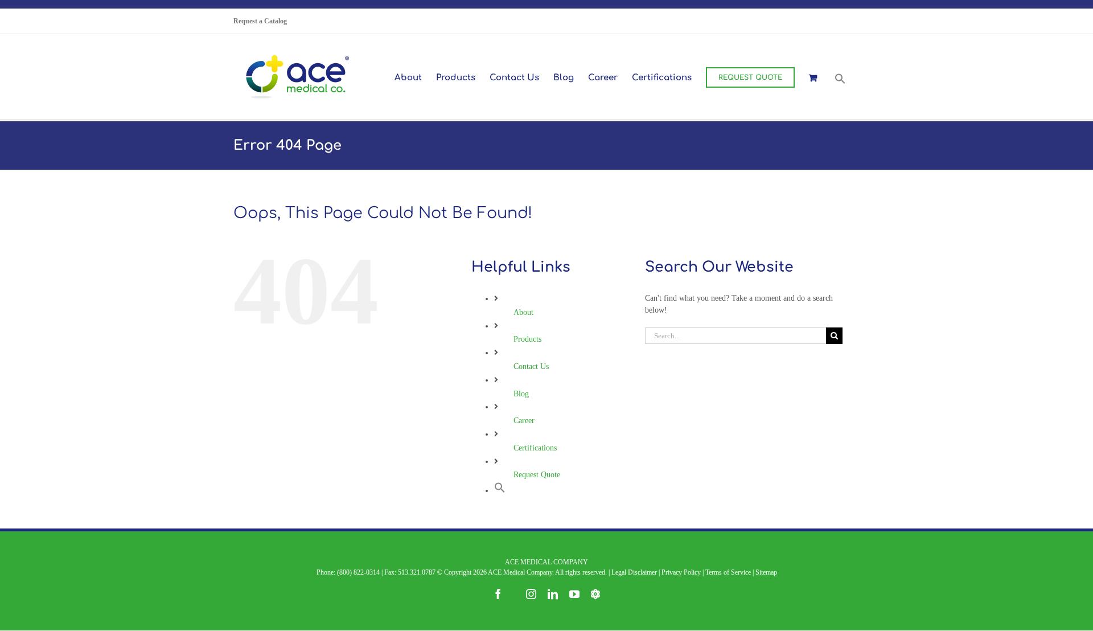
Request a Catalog (260, 21)
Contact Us (531, 366)
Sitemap (766, 572)
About (523, 312)
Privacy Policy (681, 572)
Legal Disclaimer (634, 572)
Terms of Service (728, 572)
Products (527, 339)
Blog (521, 394)
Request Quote (536, 474)
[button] (840, 77)
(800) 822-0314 (358, 572)
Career (524, 420)
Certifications (535, 448)
